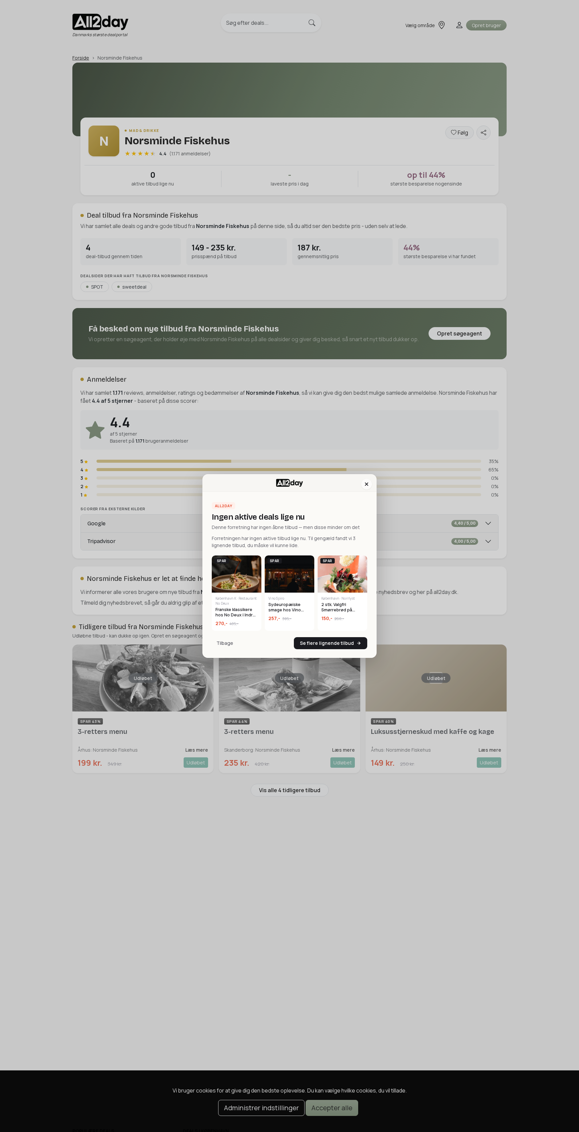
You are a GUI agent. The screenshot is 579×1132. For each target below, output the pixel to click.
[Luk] (366, 484)
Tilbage (224, 643)
